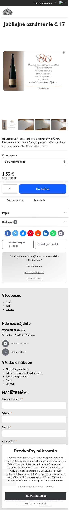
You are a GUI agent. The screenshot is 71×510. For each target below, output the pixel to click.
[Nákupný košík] (56, 11)
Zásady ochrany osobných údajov (35, 486)
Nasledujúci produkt (48, 244)
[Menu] (64, 11)
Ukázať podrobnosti (35, 503)
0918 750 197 (34, 278)
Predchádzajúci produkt (17, 244)
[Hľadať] (48, 11)
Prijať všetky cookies (35, 495)
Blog (8, 305)
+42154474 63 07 (34, 272)
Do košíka (42, 189)
